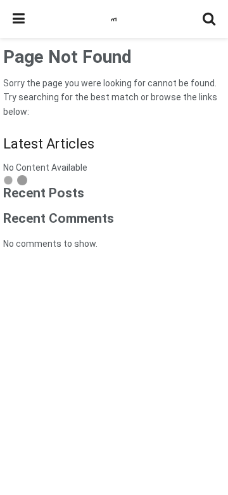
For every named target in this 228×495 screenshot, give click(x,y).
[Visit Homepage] (113, 19)
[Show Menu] (19, 19)
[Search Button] (209, 19)
